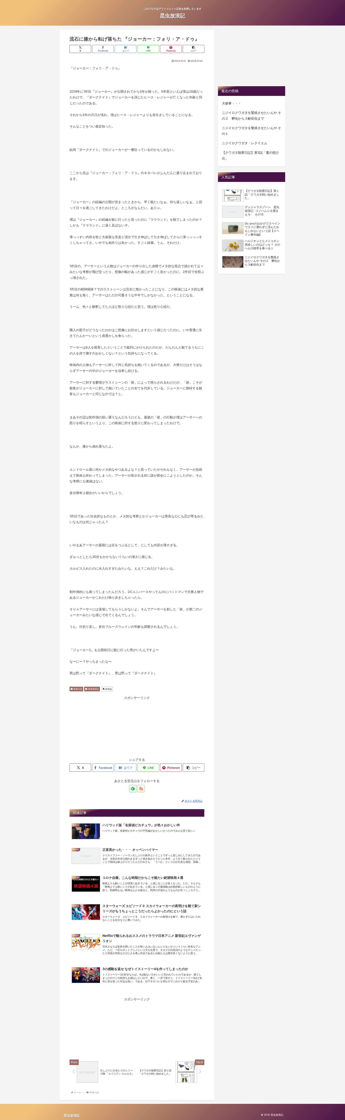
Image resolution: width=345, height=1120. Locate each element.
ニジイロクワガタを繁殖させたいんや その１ (251, 131)
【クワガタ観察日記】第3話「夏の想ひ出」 (250, 155)
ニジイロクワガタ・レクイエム (244, 143)
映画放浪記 (93, 689)
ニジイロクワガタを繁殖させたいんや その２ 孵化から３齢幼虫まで (251, 115)
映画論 (108, 689)
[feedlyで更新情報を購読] (132, 788)
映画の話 (77, 689)
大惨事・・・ (231, 103)
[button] (193, 49)
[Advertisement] (137, 726)
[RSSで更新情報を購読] (141, 788)
